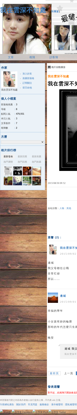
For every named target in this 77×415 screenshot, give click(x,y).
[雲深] (8, 180)
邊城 (63, 295)
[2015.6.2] (36, 180)
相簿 (32, 57)
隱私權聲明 (71, 404)
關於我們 (21, 404)
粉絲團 (7, 412)
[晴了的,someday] (27, 180)
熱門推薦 (36, 162)
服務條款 (44, 404)
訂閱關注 (27, 83)
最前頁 (54, 373)
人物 (61, 208)
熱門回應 (22, 162)
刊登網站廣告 (7, 404)
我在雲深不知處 (23, 10)
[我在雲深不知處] (8, 171)
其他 (68, 208)
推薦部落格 (28, 78)
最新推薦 (36, 156)
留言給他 (27, 87)
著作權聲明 (57, 404)
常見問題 (32, 404)
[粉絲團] (1, 411)
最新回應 (22, 156)
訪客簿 (53, 57)
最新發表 (8, 156)
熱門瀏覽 (8, 162)
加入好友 (27, 73)
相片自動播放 (58, 67)
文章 (11, 57)
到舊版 (55, 11)
